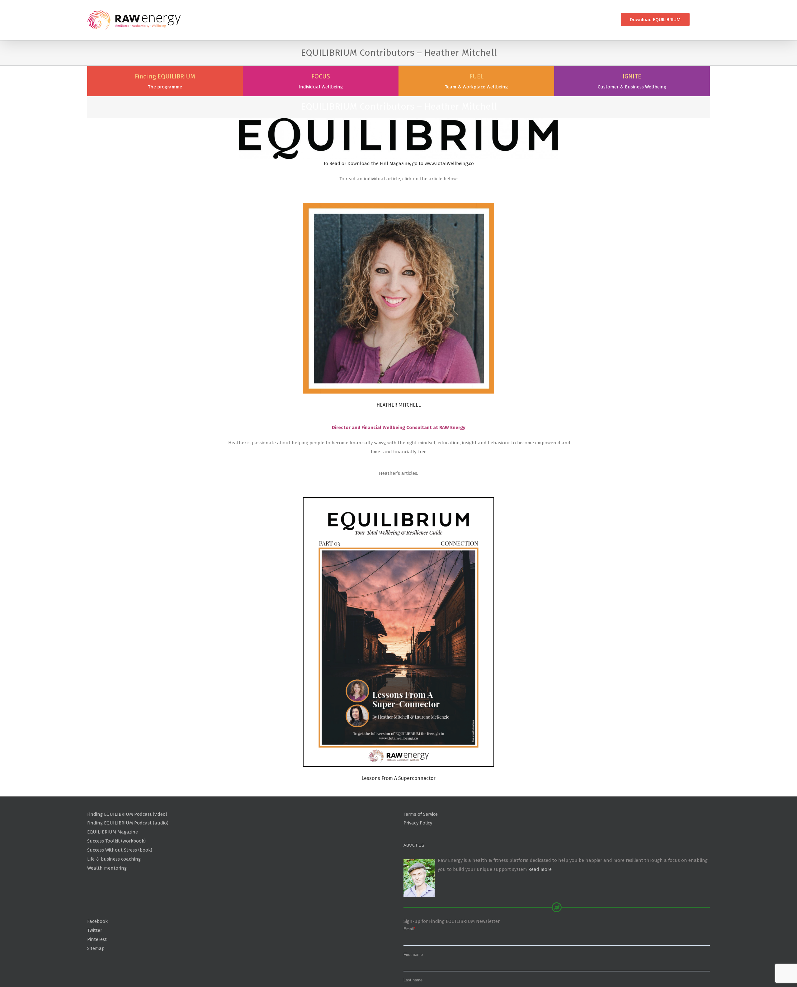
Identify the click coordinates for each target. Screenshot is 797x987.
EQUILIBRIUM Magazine (112, 862)
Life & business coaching (114, 889)
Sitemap (96, 979)
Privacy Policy (417, 853)
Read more (540, 900)
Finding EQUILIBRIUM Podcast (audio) (127, 853)
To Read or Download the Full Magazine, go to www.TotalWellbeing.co (398, 193)
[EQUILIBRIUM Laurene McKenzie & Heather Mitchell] (398, 532)
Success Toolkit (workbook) (116, 871)
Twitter (94, 961)
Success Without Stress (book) (119, 880)
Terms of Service (420, 844)
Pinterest (97, 970)
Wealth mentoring (107, 898)
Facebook (97, 952)
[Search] (699, 19)
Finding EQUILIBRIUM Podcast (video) (127, 844)
